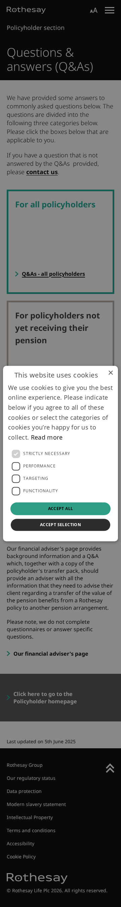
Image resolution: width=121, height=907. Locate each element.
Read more (47, 437)
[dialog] (60, 454)
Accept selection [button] (60, 524)
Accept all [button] (60, 508)
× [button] (110, 372)
